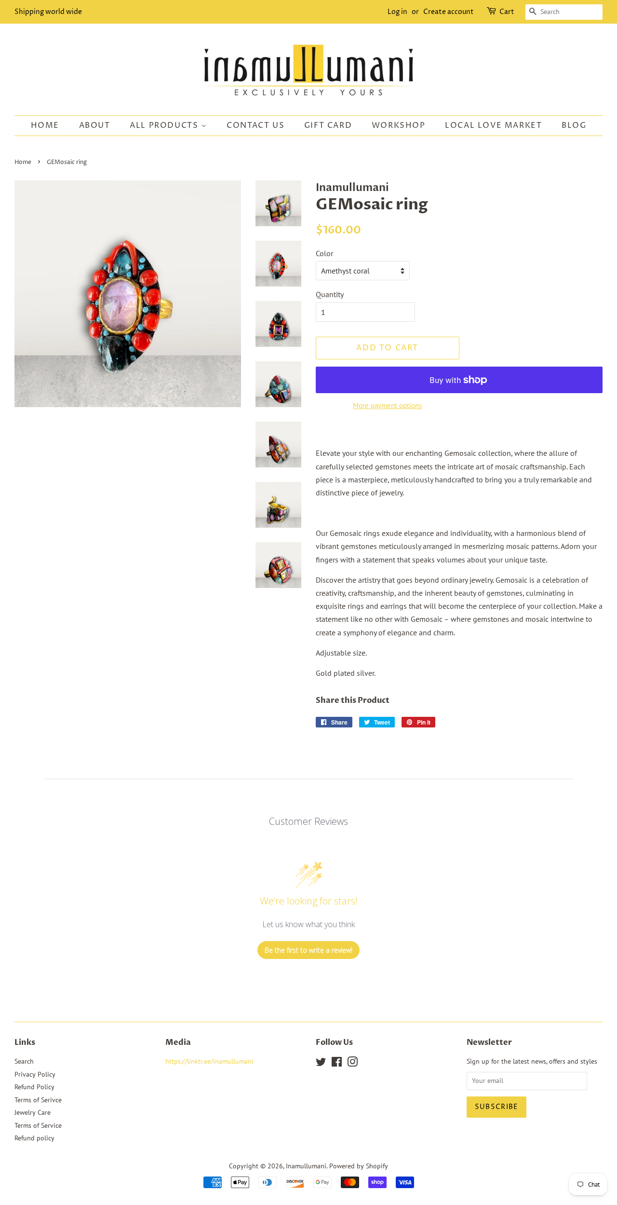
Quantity (330, 294)
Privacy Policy (34, 1074)
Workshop (399, 125)
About (94, 125)
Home (45, 125)
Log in (397, 11)
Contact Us (255, 125)
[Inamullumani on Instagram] (352, 1063)
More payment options (387, 405)
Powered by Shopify (358, 1166)
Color (324, 253)
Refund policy (34, 1138)
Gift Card (328, 125)
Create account (448, 11)
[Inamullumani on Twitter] (321, 1063)
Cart (506, 11)
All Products (165, 125)
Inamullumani (306, 1166)
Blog (574, 125)
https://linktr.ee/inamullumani (209, 1061)
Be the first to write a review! (308, 950)
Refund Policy (34, 1086)
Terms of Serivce (38, 1099)
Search (24, 1061)
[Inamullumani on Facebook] (336, 1063)
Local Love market (493, 125)
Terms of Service (38, 1125)
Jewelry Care (32, 1112)
